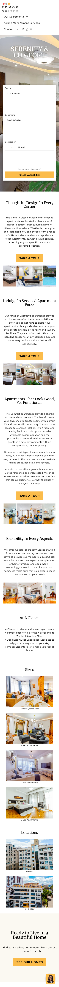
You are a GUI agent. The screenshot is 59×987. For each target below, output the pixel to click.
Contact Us (11, 29)
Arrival (8, 88)
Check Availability (29, 175)
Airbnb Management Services (22, 22)
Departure (10, 115)
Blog (25, 29)
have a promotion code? (29, 169)
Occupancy (10, 142)
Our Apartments (14, 16)
